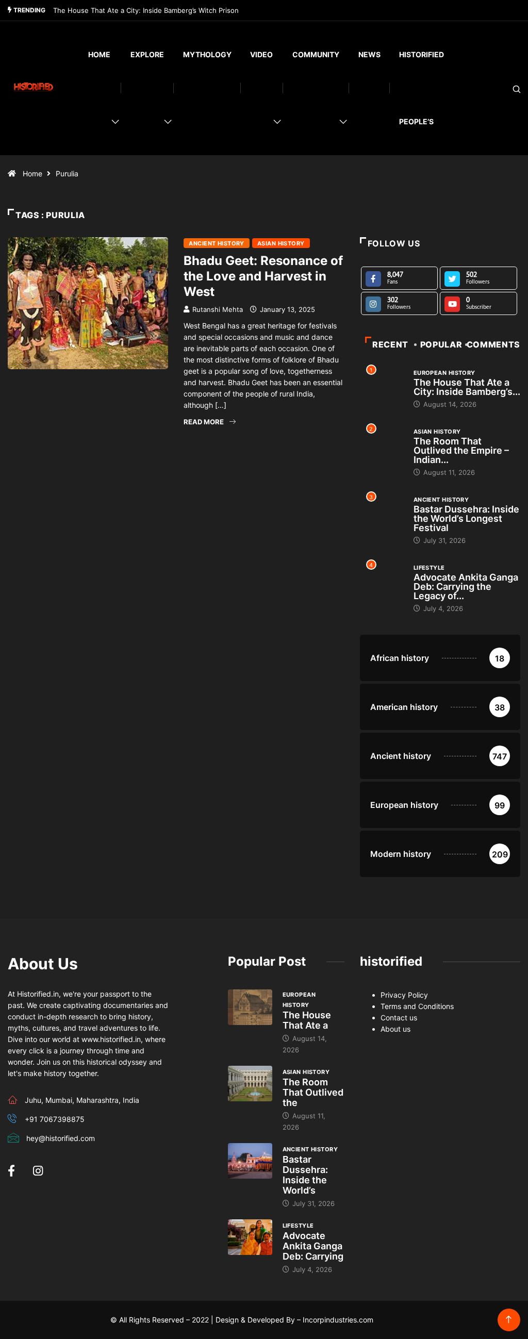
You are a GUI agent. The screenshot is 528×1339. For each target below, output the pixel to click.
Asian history (281, 243)
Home (99, 54)
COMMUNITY (315, 54)
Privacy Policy (404, 994)
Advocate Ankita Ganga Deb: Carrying (313, 1246)
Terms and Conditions (417, 1006)
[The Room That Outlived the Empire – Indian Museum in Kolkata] (250, 1083)
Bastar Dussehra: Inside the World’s (305, 1175)
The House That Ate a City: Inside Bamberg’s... (467, 387)
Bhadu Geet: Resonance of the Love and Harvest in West (263, 276)
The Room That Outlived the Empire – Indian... (461, 450)
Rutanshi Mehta (217, 309)
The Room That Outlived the (313, 1092)
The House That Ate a (307, 1020)
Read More (204, 422)
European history (444, 372)
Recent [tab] (390, 344)
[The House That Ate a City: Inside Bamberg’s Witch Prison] (250, 1007)
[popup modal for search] (503, 88)
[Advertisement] (176, 526)
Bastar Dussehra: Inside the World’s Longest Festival (466, 518)
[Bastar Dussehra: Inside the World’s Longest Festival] (250, 1161)
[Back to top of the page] (509, 1320)
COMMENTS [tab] (493, 344)
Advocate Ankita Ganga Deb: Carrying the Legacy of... (466, 586)
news (369, 54)
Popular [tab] (441, 344)
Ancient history (216, 243)
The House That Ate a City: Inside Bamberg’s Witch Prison (146, 10)
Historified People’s (421, 88)
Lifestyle (429, 567)
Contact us (399, 1017)
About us (395, 1028)
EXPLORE (147, 54)
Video (261, 54)
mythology (207, 54)
